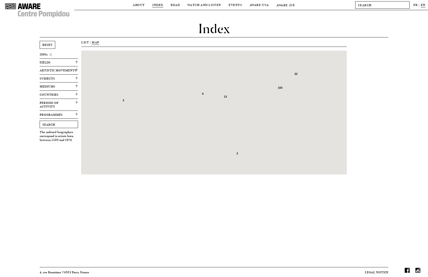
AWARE (285, 5)
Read (175, 4)
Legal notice (376, 272)
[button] (298, 92)
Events (235, 4)
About (139, 4)
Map (95, 42)
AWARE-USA (259, 4)
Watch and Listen (204, 4)
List (85, 42)
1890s (44, 54)
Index (157, 4)
